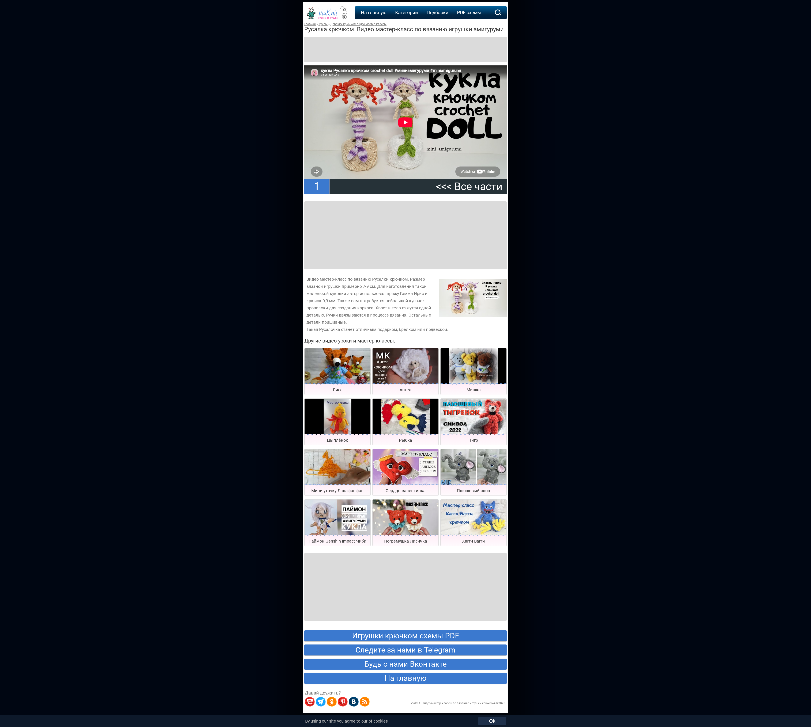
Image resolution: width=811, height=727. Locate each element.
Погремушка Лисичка (405, 541)
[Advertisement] (405, 49)
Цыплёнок (337, 440)
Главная (310, 24)
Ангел (405, 389)
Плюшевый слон (473, 490)
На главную (373, 12)
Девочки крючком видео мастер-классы (358, 24)
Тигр (473, 440)
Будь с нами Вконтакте (405, 664)
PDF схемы (469, 12)
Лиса (338, 389)
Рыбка (405, 440)
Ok (492, 721)
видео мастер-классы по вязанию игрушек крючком (458, 703)
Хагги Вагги (473, 541)
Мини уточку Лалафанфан (337, 490)
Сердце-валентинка (406, 490)
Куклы (323, 24)
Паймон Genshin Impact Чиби (337, 541)
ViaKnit (328, 14)
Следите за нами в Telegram (405, 650)
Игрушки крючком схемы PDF (405, 635)
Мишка (474, 389)
